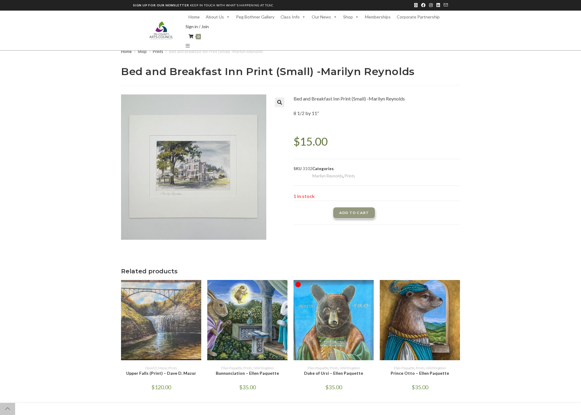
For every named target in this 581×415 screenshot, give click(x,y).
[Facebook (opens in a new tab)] (423, 5)
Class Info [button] (290, 16)
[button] (279, 102)
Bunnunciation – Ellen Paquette (247, 373)
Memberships (378, 16)
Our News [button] (321, 16)
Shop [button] (348, 16)
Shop (142, 51)
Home (194, 16)
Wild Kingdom (263, 368)
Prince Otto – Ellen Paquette (420, 373)
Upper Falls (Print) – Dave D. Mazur (161, 373)
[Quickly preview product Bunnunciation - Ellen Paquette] (284, 291)
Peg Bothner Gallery (255, 16)
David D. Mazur (156, 368)
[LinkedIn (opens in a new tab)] (438, 5)
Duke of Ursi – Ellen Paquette (333, 373)
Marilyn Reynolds (327, 175)
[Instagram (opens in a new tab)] (431, 5)
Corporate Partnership (418, 16)
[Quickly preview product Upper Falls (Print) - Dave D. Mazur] (198, 291)
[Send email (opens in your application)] (445, 5)
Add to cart (354, 212)
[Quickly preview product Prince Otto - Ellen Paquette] (457, 291)
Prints (158, 51)
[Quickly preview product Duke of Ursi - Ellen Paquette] (371, 291)
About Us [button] (215, 16)
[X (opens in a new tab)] (415, 5)
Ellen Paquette (231, 368)
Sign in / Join (197, 26)
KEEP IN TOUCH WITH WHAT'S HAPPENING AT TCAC (203, 5)
